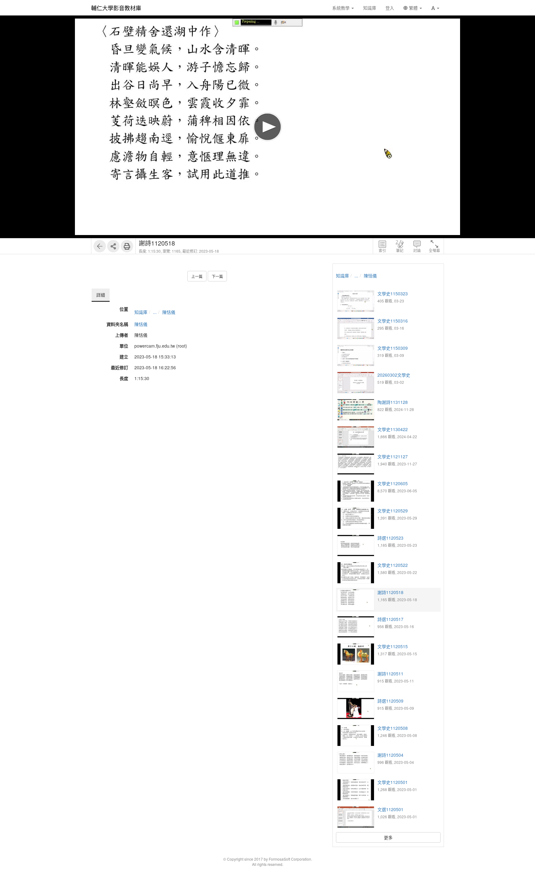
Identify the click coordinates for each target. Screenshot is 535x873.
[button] (435, 7)
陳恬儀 (168, 312)
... (155, 312)
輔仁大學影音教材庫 (116, 8)
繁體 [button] (413, 8)
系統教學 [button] (341, 8)
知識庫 (140, 312)
